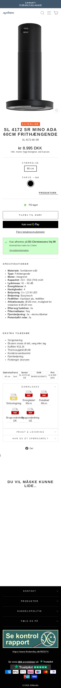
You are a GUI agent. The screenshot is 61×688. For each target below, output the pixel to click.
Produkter (30, 601)
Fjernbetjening (15, 356)
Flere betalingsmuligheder (30, 232)
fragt (25, 152)
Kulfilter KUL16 (16, 346)
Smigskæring (15, 340)
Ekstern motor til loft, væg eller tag (27, 343)
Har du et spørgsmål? (31, 438)
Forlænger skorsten (19, 359)
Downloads (30, 387)
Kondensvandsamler (19, 353)
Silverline (30, 124)
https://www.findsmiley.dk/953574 (30, 651)
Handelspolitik (29, 611)
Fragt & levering (31, 432)
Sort (30, 183)
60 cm (30, 168)
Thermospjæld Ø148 (19, 350)
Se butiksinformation (19, 250)
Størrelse (30, 163)
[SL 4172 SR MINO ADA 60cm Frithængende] (13, 507)
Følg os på (29, 621)
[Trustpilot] (30, 667)
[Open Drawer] (49, 13)
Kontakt (29, 591)
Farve (30, 177)
